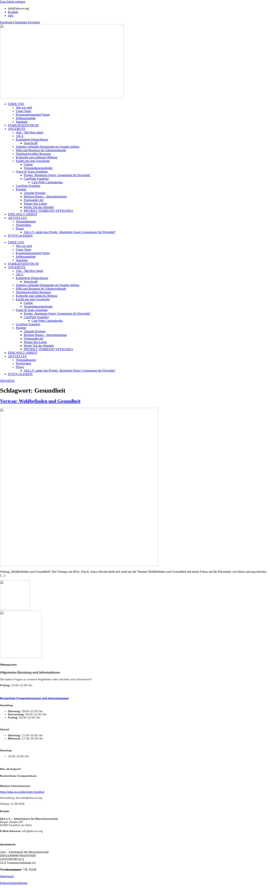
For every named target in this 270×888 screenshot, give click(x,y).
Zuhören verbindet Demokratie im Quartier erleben (47, 146)
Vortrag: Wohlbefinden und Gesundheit (40, 401)
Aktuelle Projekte (34, 193)
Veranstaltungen (26, 221)
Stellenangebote (26, 118)
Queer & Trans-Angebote (32, 171)
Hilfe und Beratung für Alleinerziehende (41, 150)
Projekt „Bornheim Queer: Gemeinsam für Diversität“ (57, 175)
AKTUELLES (17, 218)
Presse (20, 228)
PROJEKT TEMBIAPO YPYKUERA (48, 210)
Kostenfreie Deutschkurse (32, 139)
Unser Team (23, 111)
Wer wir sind (24, 107)
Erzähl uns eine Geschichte (33, 161)
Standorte (22, 121)
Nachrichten (23, 225)
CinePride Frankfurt (36, 178)
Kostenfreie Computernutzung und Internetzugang (34, 698)
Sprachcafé (31, 143)
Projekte (21, 189)
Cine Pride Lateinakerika (47, 182)
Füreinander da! (33, 200)
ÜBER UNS (16, 104)
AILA (20, 136)
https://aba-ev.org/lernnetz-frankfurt (22, 791)
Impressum (7, 876)
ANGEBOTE (16, 129)
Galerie (28, 164)
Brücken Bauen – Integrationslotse (45, 196)
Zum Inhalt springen (12, 1)
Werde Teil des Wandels (39, 207)
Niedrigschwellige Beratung (33, 153)
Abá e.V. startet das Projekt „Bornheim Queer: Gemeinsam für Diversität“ (70, 232)
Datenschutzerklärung (13, 883)
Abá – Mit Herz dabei (29, 132)
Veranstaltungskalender (38, 168)
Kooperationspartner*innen (33, 114)
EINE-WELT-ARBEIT (22, 214)
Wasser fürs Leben (35, 203)
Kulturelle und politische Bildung (36, 157)
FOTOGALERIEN (20, 235)
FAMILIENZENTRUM (23, 125)
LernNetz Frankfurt (28, 185)
